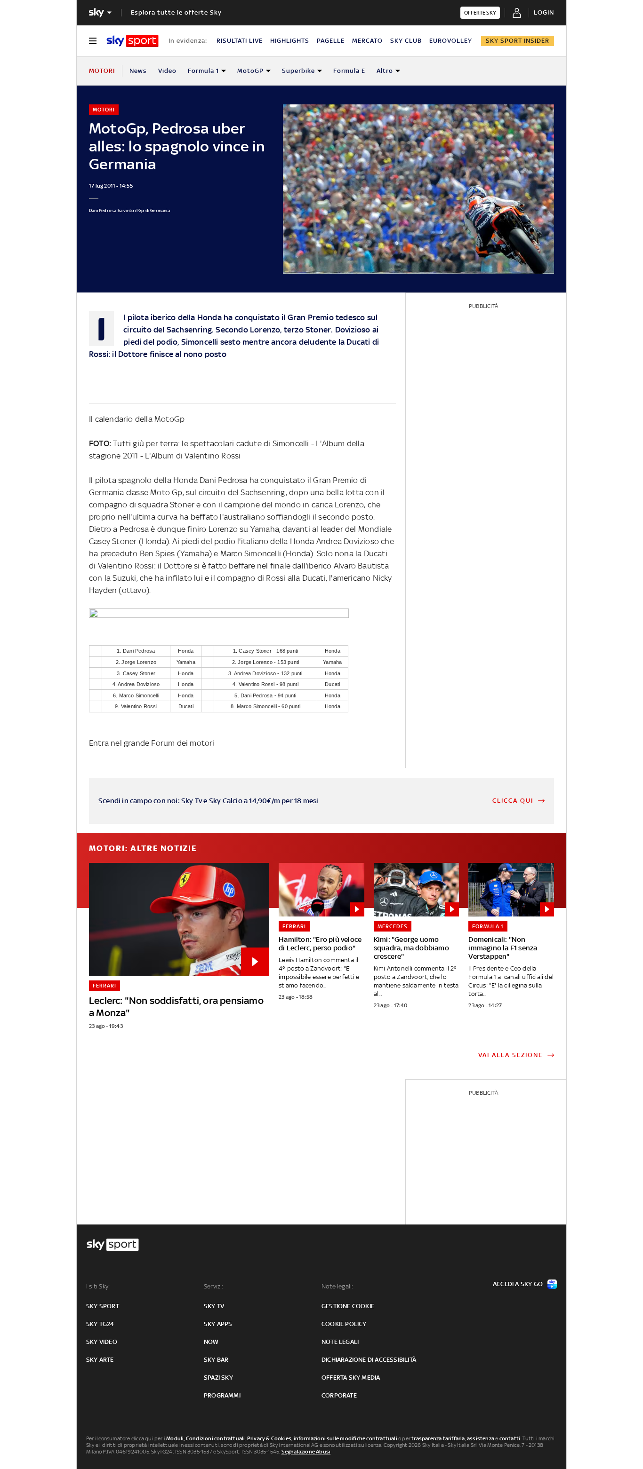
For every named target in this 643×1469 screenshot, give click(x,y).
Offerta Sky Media (351, 1377)
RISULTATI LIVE (240, 40)
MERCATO (367, 40)
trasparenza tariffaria (438, 1438)
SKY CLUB (406, 40)
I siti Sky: (98, 1286)
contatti (510, 1438)
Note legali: (337, 1286)
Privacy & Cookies (269, 1438)
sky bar (216, 1359)
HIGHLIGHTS (289, 40)
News (138, 70)
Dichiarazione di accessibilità (369, 1359)
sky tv (214, 1306)
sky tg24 (100, 1323)
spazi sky (218, 1377)
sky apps (218, 1323)
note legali (340, 1341)
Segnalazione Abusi (306, 1451)
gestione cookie (348, 1306)
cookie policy (344, 1323)
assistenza (480, 1438)
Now (211, 1341)
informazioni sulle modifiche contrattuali (345, 1438)
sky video (101, 1341)
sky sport (102, 1306)
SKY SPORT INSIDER (517, 40)
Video (167, 70)
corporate (339, 1395)
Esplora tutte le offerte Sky (176, 12)
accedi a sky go (518, 1283)
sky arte (100, 1359)
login (544, 12)
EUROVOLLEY (450, 40)
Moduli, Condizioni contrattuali (205, 1438)
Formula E (349, 70)
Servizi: (214, 1286)
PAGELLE (331, 40)
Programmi (222, 1395)
